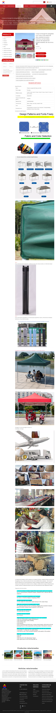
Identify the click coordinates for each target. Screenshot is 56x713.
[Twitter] (25, 706)
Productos (35, 692)
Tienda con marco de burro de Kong (9, 52)
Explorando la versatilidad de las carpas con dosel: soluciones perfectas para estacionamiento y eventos (41, 672)
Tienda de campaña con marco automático (9, 54)
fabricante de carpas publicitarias (23, 74)
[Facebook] (20, 706)
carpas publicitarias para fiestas (23, 72)
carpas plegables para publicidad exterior (25, 80)
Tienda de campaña (46, 689)
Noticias (34, 694)
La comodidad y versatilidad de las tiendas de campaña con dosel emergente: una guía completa (41, 674)
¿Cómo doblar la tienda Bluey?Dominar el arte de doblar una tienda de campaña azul (15, 671)
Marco (5, 38)
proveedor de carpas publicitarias (39, 74)
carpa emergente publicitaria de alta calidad (25, 78)
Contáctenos (35, 696)
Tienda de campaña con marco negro (9, 56)
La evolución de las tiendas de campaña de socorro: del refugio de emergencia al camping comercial (15, 672)
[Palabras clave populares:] (44, 2)
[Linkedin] (23, 706)
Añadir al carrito (41, 56)
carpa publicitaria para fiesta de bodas (24, 76)
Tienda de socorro (45, 691)
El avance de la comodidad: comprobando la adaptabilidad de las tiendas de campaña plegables (41, 675)
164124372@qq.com (23, 692)
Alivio (5, 46)
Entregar (5, 75)
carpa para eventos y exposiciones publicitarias (26, 69)
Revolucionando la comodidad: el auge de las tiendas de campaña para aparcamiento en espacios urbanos (41, 677)
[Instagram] (20, 708)
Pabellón (5, 42)
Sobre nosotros (36, 691)
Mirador (5, 40)
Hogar (34, 689)
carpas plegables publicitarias (44, 69)
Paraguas (6, 44)
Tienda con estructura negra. (47, 696)
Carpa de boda (7, 48)
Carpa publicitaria (7, 37)
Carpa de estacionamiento (9, 50)
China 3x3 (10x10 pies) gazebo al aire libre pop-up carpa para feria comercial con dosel (18, 659)
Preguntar (41, 53)
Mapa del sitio (43, 710)
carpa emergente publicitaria (38, 72)
